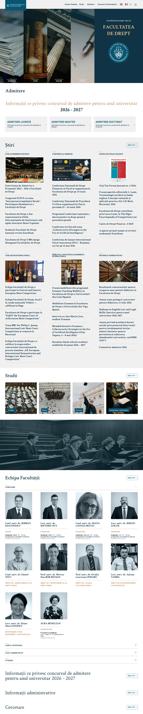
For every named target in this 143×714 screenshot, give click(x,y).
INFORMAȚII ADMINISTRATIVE (110, 255)
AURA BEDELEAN (51, 623)
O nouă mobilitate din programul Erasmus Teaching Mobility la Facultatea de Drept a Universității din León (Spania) (71, 292)
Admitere (15, 90)
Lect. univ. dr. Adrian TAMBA (122, 576)
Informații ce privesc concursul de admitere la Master (68, 126)
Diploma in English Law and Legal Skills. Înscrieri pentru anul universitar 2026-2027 (117, 312)
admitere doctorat (109, 121)
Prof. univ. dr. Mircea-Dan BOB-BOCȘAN (53, 576)
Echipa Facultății (22, 477)
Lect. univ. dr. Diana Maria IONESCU (16, 625)
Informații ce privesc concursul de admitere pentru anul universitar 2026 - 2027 (48, 676)
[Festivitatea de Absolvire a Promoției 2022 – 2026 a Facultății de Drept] (24, 170)
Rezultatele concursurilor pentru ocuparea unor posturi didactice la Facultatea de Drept (117, 290)
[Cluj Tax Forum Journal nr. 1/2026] (118, 170)
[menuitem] (121, 4)
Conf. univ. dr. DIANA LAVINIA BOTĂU (88, 524)
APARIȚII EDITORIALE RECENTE (111, 154)
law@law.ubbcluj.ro (12, 538)
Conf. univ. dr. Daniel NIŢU (17, 576)
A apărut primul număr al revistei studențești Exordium (117, 232)
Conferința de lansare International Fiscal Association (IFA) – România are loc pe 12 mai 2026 (71, 242)
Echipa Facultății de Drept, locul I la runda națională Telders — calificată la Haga (23, 302)
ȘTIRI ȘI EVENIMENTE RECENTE (17, 154)
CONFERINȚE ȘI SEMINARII (62, 154)
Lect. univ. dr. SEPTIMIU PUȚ (49, 524)
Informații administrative (30, 692)
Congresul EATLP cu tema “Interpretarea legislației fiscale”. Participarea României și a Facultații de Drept (23, 202)
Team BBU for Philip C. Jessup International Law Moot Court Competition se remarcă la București (21, 330)
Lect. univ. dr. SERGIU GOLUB (123, 524)
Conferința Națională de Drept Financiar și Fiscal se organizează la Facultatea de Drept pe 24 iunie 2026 (71, 190)
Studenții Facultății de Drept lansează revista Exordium (21, 231)
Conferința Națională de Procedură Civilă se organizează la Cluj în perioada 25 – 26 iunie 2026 (71, 204)
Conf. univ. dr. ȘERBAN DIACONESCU (18, 524)
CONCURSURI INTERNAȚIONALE (17, 255)
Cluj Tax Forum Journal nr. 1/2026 (117, 185)
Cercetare (14, 707)
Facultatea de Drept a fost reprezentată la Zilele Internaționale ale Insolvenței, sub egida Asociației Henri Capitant (23, 218)
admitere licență (19, 121)
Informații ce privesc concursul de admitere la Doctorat (112, 126)
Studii (11, 375)
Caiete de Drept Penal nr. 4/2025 (116, 223)
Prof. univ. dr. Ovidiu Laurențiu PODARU (87, 576)
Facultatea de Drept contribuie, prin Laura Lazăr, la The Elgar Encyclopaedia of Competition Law (118, 214)
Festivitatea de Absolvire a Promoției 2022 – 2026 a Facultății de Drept (23, 188)
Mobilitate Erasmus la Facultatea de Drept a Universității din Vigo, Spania (70, 306)
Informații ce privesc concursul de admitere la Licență (24, 126)
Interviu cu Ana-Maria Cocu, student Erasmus (67, 318)
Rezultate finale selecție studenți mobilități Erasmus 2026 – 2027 (70, 343)
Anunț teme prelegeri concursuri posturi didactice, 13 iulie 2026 (117, 301)
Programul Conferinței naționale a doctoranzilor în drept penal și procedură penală (71, 217)
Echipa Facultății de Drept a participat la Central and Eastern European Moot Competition (23, 290)
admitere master (63, 121)
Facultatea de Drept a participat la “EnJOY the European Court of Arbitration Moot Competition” (23, 315)
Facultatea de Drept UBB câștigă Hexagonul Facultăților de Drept (22, 241)
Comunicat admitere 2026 (113, 347)
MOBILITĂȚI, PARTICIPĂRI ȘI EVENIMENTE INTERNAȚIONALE (68, 255)
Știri (9, 145)
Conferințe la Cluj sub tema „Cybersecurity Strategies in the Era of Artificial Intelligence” (69, 230)
